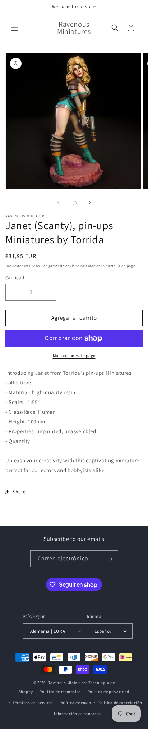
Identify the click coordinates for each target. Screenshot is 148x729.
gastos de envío (61, 265)
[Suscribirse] (110, 558)
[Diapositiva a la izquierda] (58, 202)
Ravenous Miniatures (67, 682)
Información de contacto (77, 713)
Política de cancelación (120, 702)
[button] (14, 28)
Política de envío (75, 702)
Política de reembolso (60, 691)
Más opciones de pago (74, 355)
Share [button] (19, 491)
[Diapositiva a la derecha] (90, 202)
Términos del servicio (33, 702)
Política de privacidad (108, 691)
